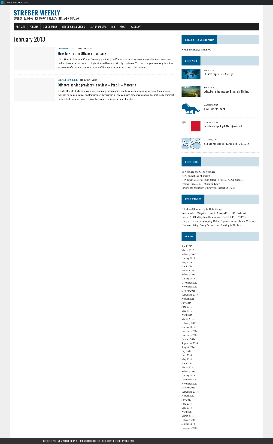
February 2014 (189, 371)
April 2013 (187, 411)
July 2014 (186, 351)
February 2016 (189, 274)
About (123, 27)
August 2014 (188, 347)
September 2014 (190, 343)
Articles (20, 27)
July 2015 (186, 302)
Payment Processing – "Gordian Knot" (201, 183)
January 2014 (188, 375)
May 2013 (187, 407)
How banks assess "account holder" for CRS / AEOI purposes (212, 179)
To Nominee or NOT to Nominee (198, 171)
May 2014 (187, 359)
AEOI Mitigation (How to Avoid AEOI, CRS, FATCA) (227, 144)
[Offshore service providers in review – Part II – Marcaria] (34, 99)
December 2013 (189, 379)
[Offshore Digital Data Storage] (191, 77)
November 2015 (189, 286)
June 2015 (187, 306)
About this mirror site (17, 2)
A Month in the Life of (214, 109)
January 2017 (188, 258)
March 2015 (188, 318)
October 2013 (188, 387)
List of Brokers (98, 27)
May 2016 (187, 262)
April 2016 (187, 266)
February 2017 (189, 254)
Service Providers (68, 80)
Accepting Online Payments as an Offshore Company (229, 221)
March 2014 (188, 367)
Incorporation (66, 48)
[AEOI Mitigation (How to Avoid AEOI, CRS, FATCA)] (191, 146)
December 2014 (189, 331)
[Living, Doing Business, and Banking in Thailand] (191, 94)
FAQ (113, 27)
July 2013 (186, 399)
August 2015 (188, 298)
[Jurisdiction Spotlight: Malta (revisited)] (191, 129)
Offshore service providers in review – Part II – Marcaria (97, 85)
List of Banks (50, 27)
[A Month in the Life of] (191, 112)
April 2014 (187, 363)
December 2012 (189, 427)
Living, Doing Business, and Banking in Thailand (226, 91)
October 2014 (188, 339)
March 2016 (188, 270)
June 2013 (187, 403)
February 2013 (189, 419)
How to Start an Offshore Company (82, 53)
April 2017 (187, 246)
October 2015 (188, 290)
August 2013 (188, 395)
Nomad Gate (129, 441)
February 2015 (189, 323)
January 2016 (188, 278)
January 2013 (188, 423)
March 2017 (188, 250)
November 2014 (189, 335)
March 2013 (188, 415)
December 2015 (189, 282)
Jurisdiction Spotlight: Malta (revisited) (223, 126)
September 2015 (190, 294)
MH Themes (80, 441)
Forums (34, 27)
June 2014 (187, 355)
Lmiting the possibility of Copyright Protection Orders (208, 187)
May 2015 (187, 310)
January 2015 (188, 327)
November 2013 (189, 383)
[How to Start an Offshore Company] (34, 68)
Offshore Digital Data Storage (218, 74)
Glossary (136, 27)
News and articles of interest (196, 175)
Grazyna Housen (190, 221)
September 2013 (190, 391)
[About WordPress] (3, 2)
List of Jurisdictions (73, 27)
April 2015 (187, 314)
